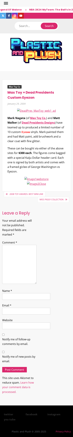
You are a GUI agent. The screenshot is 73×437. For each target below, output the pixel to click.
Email (6, 305)
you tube (9, 419)
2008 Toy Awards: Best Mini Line (26, 194)
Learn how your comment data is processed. (18, 387)
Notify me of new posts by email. (18, 359)
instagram (53, 414)
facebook (31, 414)
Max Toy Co (14, 86)
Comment (9, 242)
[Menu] (5, 3)
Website (7, 320)
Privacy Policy (63, 431)
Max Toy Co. (38, 118)
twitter (8, 414)
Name (7, 291)
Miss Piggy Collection (51, 199)
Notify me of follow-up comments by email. (16, 341)
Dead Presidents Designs (38, 122)
